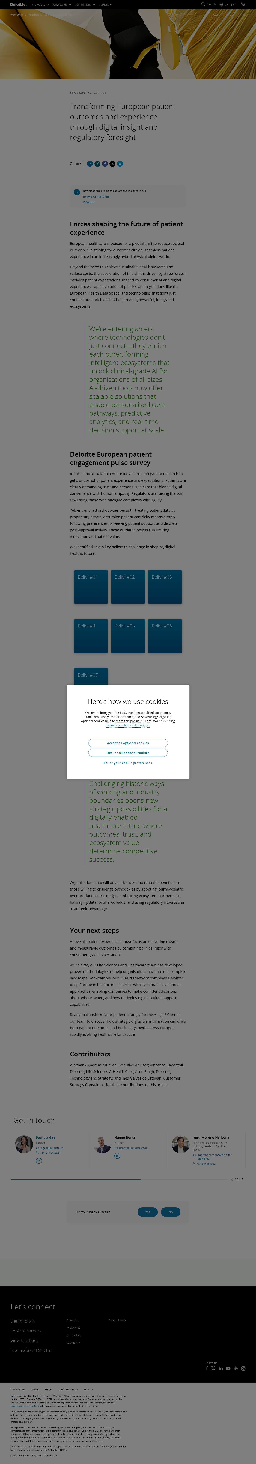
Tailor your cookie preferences (128, 763)
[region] (128, 732)
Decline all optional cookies (128, 753)
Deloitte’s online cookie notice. (128, 725)
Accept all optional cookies (128, 743)
